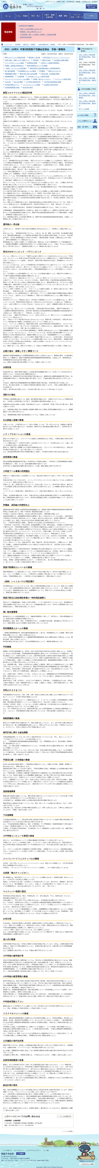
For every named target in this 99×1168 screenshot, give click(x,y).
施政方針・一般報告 (29, 44)
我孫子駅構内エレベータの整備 (37, 65)
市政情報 (17, 44)
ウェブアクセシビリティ (33, 1150)
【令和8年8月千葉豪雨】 (26, 26)
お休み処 (8, 82)
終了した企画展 (84, 109)
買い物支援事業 (10, 71)
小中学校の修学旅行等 (33, 82)
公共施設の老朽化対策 (50, 85)
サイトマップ (51, 1)
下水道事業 (20, 76)
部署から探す (61, 1)
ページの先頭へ (68, 1131)
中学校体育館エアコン (12, 85)
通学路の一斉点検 (34, 57)
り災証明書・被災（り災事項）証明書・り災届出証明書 (38, 34)
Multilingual (70, 1)
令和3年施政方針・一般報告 (46, 44)
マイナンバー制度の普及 (63, 79)
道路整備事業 (9, 76)
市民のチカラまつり (54, 71)
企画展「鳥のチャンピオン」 (42, 79)
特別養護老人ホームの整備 (27, 71)
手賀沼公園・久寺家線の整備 (50, 74)
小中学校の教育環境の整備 (52, 82)
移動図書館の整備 (11, 74)
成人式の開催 (18, 82)
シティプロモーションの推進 (14, 63)
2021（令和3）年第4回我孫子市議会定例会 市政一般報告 (87, 57)
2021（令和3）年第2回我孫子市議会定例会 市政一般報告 (87, 72)
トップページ (8, 44)
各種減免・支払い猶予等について (31, 32)
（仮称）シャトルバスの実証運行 (16, 68)
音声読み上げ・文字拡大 (89, 1)
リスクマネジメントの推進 (31, 85)
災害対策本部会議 (25, 37)
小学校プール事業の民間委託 (50, 63)
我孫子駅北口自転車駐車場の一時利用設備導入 (45, 68)
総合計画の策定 (28, 87)
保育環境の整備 (32, 63)
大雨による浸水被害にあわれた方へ (31, 29)
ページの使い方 (7, 1150)
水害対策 (36, 60)
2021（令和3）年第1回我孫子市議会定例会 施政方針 (87, 80)
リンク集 (46, 1150)
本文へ (5, 1)
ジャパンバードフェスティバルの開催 (17, 79)
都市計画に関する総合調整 (28, 74)
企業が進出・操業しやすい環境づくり (17, 60)
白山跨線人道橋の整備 (61, 60)
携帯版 (78, 1)
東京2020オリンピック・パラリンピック (56, 57)
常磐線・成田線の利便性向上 (14, 65)
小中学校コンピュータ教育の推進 (38, 76)
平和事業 (42, 71)
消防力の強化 (46, 60)
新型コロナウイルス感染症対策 (15, 57)
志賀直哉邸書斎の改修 (12, 87)
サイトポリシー (18, 1150)
